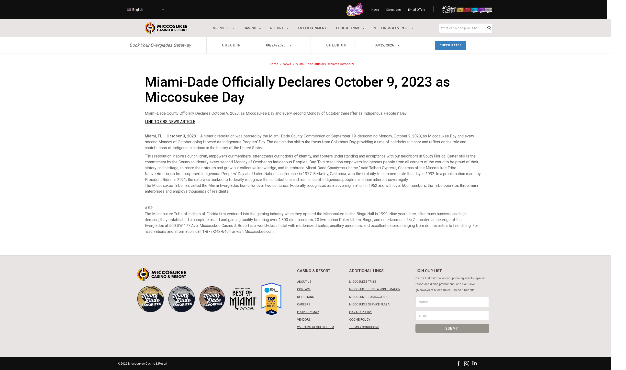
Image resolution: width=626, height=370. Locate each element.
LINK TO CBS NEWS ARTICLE (170, 121)
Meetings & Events (391, 28)
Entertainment (312, 28)
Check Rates (450, 45)
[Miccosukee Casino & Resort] (166, 28)
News (375, 9)
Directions (393, 9)
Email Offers (416, 9)
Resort (277, 28)
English (137, 9)
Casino (250, 28)
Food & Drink (347, 28)
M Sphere (221, 28)
